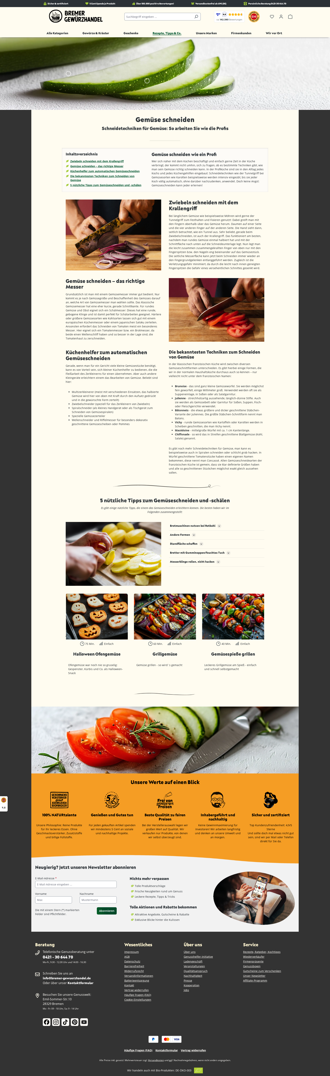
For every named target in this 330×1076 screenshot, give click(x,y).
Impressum (131, 952)
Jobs (186, 990)
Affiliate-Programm (255, 980)
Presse (188, 980)
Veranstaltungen (194, 966)
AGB (127, 956)
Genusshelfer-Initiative (198, 956)
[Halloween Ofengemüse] (97, 616)
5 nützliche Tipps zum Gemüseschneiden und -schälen (105, 185)
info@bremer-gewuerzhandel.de (67, 978)
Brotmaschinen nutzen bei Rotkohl (192, 525)
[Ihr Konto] (281, 16)
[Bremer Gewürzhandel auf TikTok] (65, 1022)
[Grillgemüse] (165, 616)
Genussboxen (251, 966)
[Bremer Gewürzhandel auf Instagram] (56, 1022)
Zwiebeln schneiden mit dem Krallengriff (97, 161)
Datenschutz (132, 961)
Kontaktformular (80, 983)
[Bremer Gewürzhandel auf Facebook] (46, 1022)
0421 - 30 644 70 (58, 956)
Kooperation (191, 985)
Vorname (41, 894)
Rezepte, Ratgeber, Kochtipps (262, 952)
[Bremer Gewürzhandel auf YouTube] (84, 1022)
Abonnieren (106, 911)
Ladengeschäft (193, 961)
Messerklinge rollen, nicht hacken (192, 561)
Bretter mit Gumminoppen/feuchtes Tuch (197, 552)
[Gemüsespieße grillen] (233, 616)
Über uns (190, 952)
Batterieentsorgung (136, 980)
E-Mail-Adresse (46, 878)
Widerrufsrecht (134, 971)
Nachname (87, 894)
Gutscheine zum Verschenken (262, 971)
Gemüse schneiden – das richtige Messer (96, 166)
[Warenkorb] (290, 16)
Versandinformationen (138, 976)
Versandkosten (156, 1060)
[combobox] (158, 16)
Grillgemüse (165, 654)
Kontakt (129, 985)
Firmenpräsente (253, 961)
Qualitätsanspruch (196, 971)
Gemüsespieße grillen (233, 654)
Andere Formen (180, 534)
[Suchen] (196, 16)
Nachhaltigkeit (193, 976)
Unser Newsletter (254, 976)
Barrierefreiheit (134, 966)
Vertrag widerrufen (136, 990)
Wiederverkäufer (253, 956)
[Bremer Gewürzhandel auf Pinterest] (74, 1022)
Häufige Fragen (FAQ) (137, 995)
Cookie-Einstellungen (137, 999)
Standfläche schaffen (183, 543)
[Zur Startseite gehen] (76, 16)
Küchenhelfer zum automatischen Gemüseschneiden (105, 171)
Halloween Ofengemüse (97, 654)
